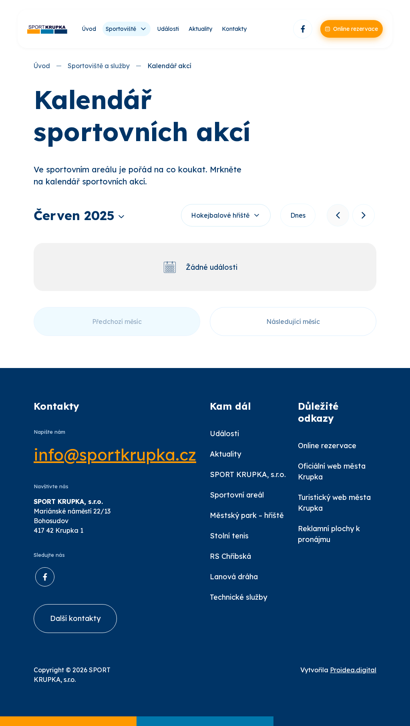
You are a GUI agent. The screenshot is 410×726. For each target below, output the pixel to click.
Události (168, 28)
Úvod (89, 28)
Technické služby (238, 597)
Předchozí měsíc (117, 321)
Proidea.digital (353, 670)
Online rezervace (327, 445)
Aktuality (200, 28)
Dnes (297, 215)
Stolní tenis (229, 535)
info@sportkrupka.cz (115, 455)
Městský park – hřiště (247, 515)
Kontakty (234, 28)
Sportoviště (121, 28)
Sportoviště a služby (99, 66)
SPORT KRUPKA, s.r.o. (248, 474)
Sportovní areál (237, 495)
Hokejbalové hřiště (220, 215)
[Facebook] (302, 28)
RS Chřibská (230, 556)
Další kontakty (75, 618)
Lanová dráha (234, 576)
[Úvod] (47, 29)
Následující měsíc (293, 321)
